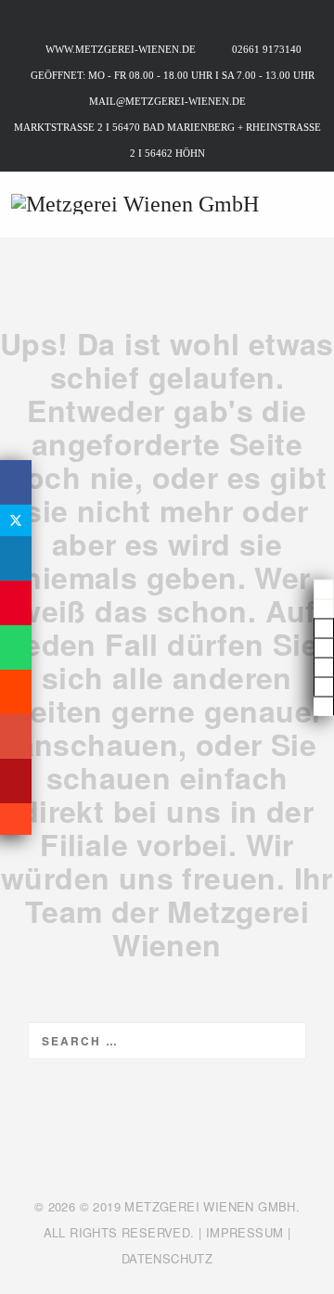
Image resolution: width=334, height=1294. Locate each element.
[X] (16, 520)
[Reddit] (16, 692)
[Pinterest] (16, 603)
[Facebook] (16, 482)
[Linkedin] (16, 558)
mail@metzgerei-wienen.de (167, 101)
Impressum (245, 1232)
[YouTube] (16, 781)
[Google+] (16, 736)
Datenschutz (167, 1258)
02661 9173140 (267, 49)
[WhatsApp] (16, 647)
